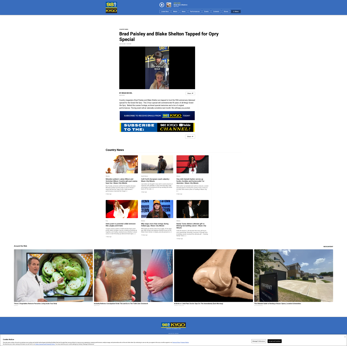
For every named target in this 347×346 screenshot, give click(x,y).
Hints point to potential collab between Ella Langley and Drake (121, 225)
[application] (157, 68)
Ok (345, 336)
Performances (195, 11)
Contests (216, 11)
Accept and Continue (275, 341)
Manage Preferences (258, 341)
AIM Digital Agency (173, 333)
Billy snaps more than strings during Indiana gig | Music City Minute (154, 225)
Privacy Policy (184, 342)
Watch (175, 11)
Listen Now (165, 11)
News (184, 11)
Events (206, 11)
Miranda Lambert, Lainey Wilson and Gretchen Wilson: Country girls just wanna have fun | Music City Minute (121, 181)
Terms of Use (176, 342)
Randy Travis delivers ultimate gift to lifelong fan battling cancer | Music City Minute (191, 226)
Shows (226, 11)
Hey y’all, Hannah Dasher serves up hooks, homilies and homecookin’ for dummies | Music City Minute (190, 181)
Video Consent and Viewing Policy (45, 344)
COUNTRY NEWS (123, 29)
